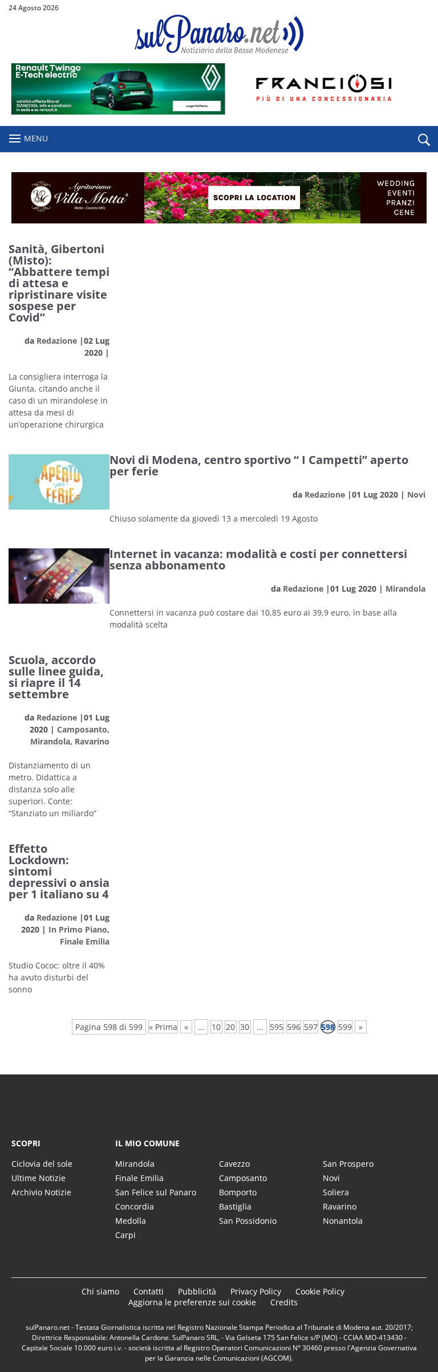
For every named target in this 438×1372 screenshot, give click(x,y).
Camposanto (82, 729)
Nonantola (343, 1220)
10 (216, 1026)
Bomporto (238, 1192)
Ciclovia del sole (41, 1163)
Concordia (134, 1206)
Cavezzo (234, 1163)
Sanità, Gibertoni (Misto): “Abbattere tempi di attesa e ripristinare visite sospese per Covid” (59, 283)
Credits (284, 1302)
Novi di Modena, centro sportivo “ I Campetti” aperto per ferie (259, 465)
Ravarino (92, 741)
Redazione (56, 340)
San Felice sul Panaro (155, 1192)
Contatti (148, 1291)
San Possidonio (248, 1220)
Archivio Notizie (41, 1192)
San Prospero (348, 1163)
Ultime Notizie (38, 1177)
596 (294, 1026)
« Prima (163, 1026)
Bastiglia (235, 1206)
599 (345, 1026)
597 (311, 1026)
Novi (416, 494)
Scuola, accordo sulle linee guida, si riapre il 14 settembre (56, 677)
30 (244, 1026)
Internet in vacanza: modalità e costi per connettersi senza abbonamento (258, 559)
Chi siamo (100, 1291)
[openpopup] (423, 139)
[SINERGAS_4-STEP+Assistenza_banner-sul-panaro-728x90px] (219, 111)
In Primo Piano (77, 929)
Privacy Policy (255, 1291)
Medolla (130, 1220)
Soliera (336, 1192)
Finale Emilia (85, 941)
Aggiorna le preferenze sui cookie (192, 1302)
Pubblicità (197, 1291)
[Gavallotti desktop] (219, 197)
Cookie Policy (319, 1291)
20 (230, 1026)
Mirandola (405, 588)
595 (276, 1026)
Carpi (125, 1234)
